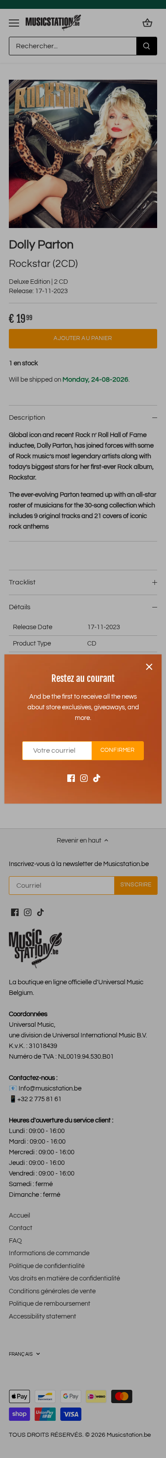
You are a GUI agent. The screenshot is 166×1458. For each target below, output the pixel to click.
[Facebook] (71, 778)
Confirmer (117, 750)
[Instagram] (84, 778)
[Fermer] (149, 667)
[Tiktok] (96, 778)
